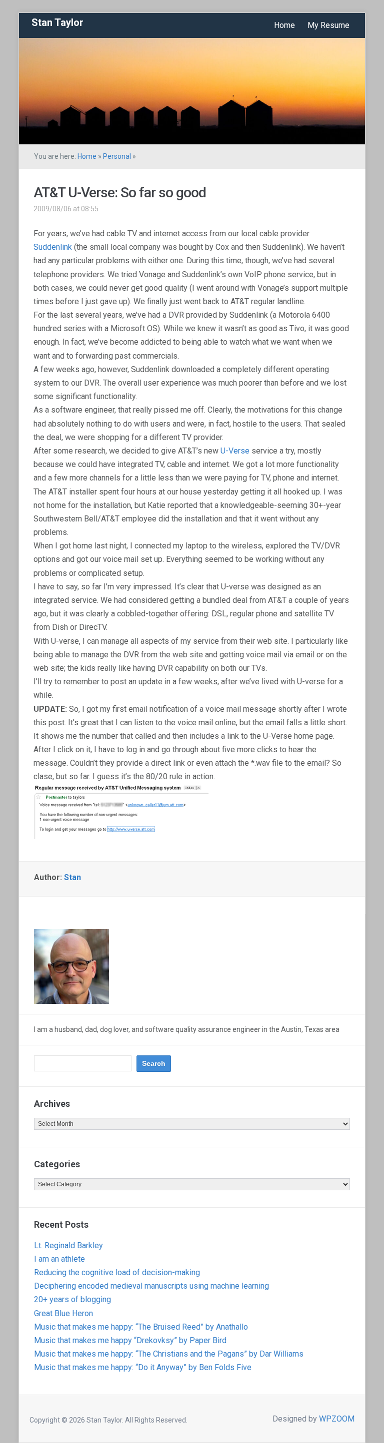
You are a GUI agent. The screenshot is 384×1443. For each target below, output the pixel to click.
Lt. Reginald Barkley (68, 1245)
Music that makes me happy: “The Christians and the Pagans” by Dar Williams (169, 1354)
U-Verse (235, 451)
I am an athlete (59, 1259)
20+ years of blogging (72, 1299)
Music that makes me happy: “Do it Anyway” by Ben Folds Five (143, 1367)
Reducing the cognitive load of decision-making (117, 1272)
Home (284, 25)
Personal (117, 156)
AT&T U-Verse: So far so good (120, 192)
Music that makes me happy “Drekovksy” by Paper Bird (130, 1340)
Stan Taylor (58, 22)
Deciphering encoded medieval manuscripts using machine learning (151, 1286)
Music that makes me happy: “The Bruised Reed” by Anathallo (141, 1327)
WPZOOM (336, 1419)
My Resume (329, 25)
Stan (72, 877)
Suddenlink (53, 247)
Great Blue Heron (63, 1313)
